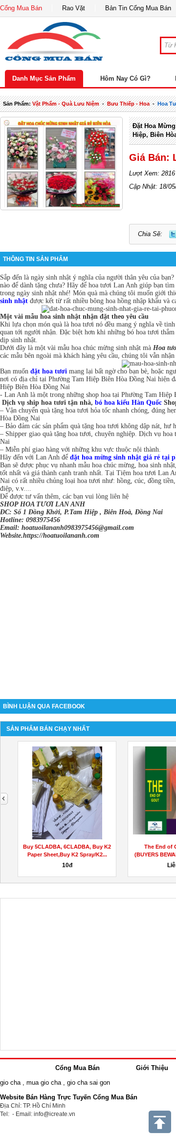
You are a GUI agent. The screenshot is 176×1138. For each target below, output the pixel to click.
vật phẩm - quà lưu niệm (65, 104)
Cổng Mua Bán (21, 8)
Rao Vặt (73, 8)
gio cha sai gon (88, 1082)
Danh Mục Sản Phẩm (44, 78)
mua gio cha (43, 1082)
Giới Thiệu (152, 1068)
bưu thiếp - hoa (128, 104)
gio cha (10, 1082)
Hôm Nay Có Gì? (125, 78)
